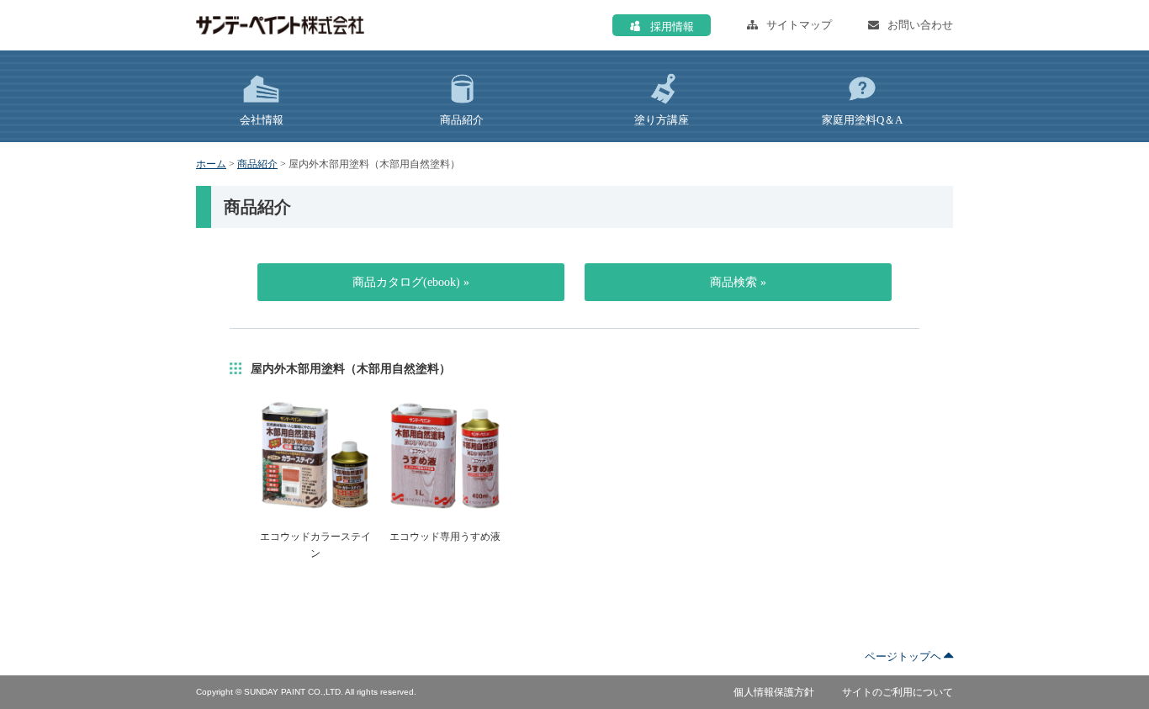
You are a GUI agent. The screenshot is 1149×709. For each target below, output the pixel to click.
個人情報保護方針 (773, 692)
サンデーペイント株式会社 (280, 25)
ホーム (211, 164)
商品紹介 (257, 164)
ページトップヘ (904, 656)
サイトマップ (799, 25)
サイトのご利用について (897, 692)
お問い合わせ (920, 25)
